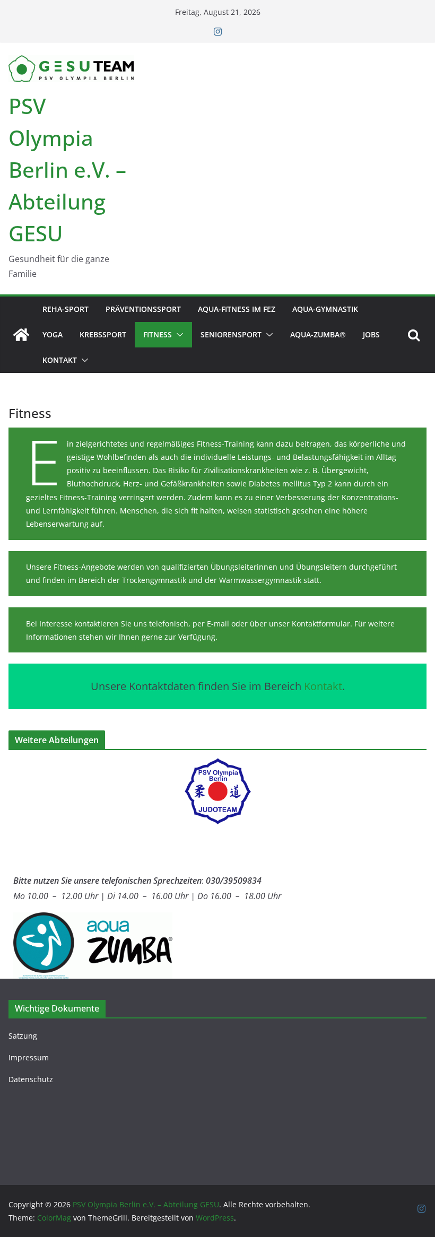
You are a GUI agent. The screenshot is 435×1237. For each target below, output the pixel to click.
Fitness (157, 334)
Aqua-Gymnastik (325, 309)
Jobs (371, 334)
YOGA (52, 334)
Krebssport (103, 334)
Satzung (22, 1036)
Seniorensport (231, 334)
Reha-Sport (65, 309)
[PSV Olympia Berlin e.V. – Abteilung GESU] (21, 334)
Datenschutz (30, 1079)
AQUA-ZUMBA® (318, 334)
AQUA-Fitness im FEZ (236, 309)
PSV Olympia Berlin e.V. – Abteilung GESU (67, 169)
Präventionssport (143, 309)
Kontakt (59, 360)
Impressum (28, 1057)
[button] (178, 334)
